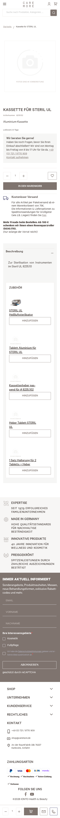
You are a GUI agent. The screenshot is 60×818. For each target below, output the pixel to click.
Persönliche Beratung (44, 811)
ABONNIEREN (29, 665)
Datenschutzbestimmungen (30, 652)
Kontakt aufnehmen (17, 157)
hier (44, 215)
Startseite (7, 27)
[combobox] (30, 13)
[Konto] (48, 3)
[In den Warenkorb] (31, 811)
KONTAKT (14, 723)
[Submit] (53, 13)
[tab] (30, 253)
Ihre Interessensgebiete (17, 633)
